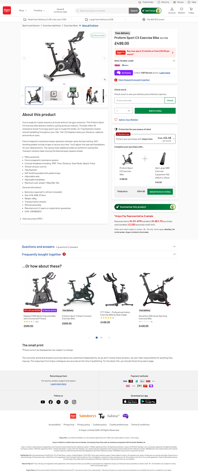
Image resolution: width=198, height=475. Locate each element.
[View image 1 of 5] (34, 96)
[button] (98, 35)
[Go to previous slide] (24, 58)
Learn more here (58, 384)
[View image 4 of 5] (92, 96)
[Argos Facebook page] (50, 402)
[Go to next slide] (104, 58)
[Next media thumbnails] (106, 96)
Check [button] (170, 100)
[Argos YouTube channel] (43, 402)
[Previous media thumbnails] (22, 96)
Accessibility (55, 424)
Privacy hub (69, 424)
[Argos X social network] (58, 402)
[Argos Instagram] (74, 402)
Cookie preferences (119, 424)
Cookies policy (100, 424)
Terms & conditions (140, 424)
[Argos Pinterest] (66, 402)
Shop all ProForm (90, 25)
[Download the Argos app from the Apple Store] (130, 403)
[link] (145, 79)
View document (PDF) (32, 218)
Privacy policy (83, 424)
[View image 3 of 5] (73, 96)
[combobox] (102, 11)
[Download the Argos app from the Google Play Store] (148, 403)
